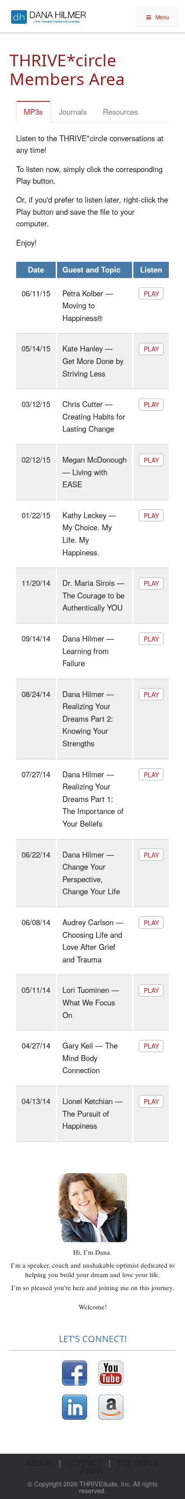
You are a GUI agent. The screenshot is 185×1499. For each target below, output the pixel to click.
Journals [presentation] (73, 111)
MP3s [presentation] (33, 111)
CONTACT (84, 1462)
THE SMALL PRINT (120, 1466)
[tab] (33, 111)
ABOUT (39, 1462)
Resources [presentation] (120, 111)
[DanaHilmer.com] (48, 15)
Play (151, 293)
